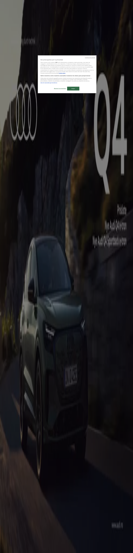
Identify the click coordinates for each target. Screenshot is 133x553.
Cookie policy (62, 73)
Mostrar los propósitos (60, 88)
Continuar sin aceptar (90, 57)
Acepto (73, 88)
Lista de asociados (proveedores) (48, 82)
